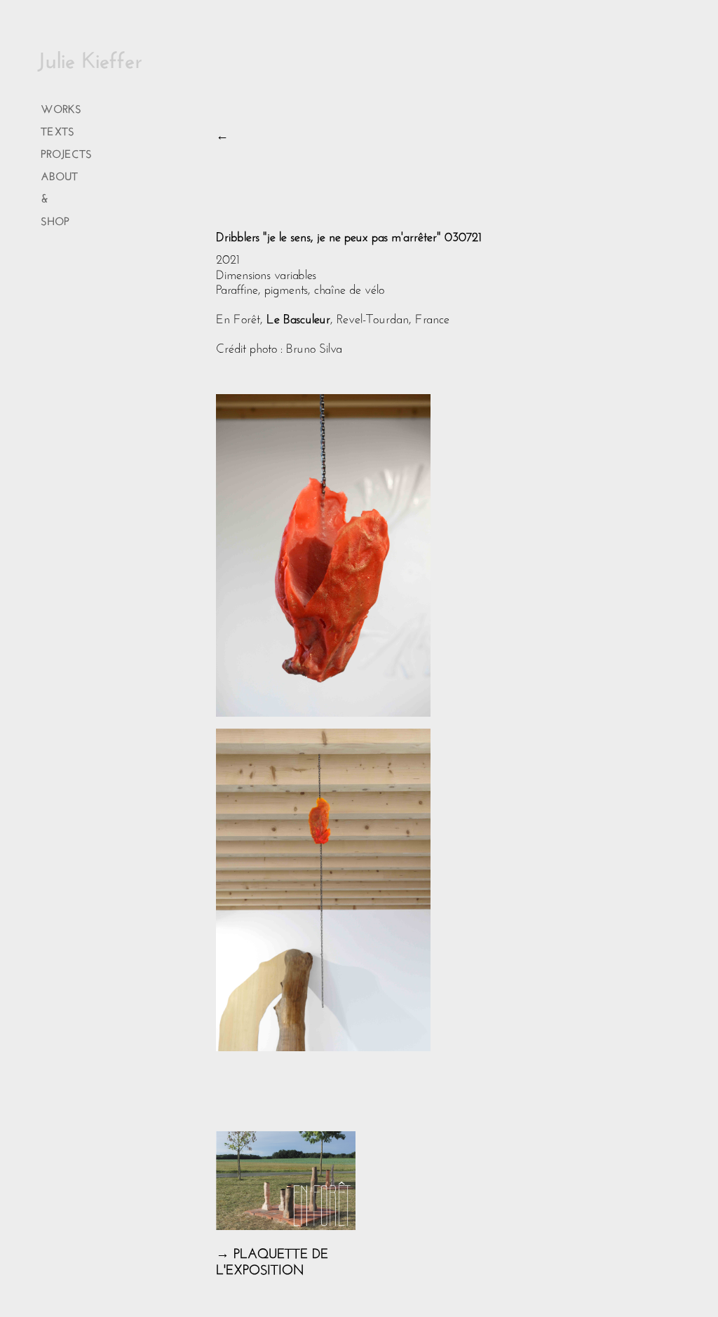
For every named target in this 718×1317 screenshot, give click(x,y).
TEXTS (57, 129)
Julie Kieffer (89, 56)
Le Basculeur (296, 317)
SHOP (55, 219)
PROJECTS (66, 152)
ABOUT (59, 174)
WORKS (61, 107)
